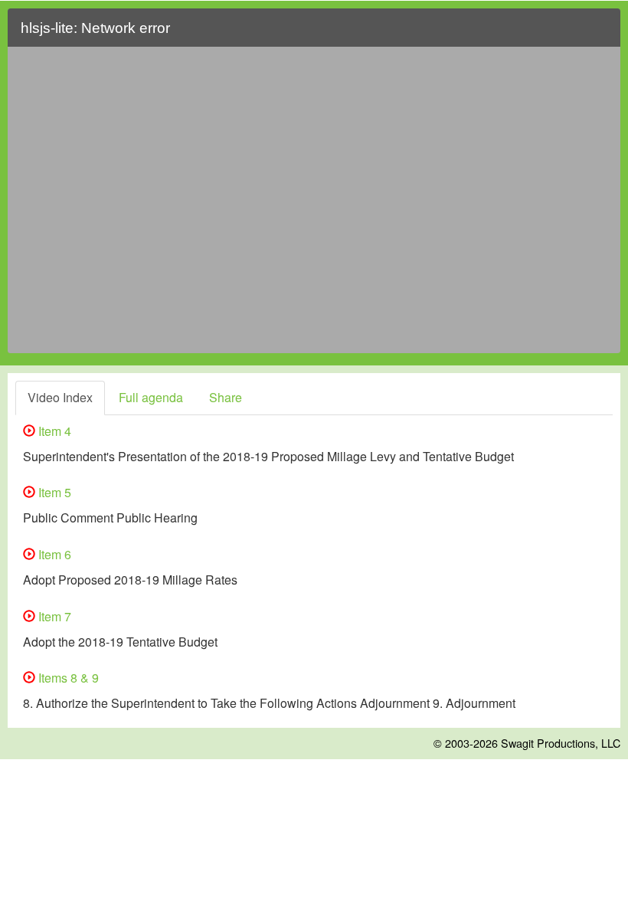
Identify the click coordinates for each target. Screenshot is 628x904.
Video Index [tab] (60, 397)
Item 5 (53, 492)
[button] (599, 34)
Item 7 (53, 616)
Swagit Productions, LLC (560, 743)
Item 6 (53, 554)
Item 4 (53, 431)
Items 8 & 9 (67, 677)
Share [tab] (225, 397)
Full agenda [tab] (151, 397)
